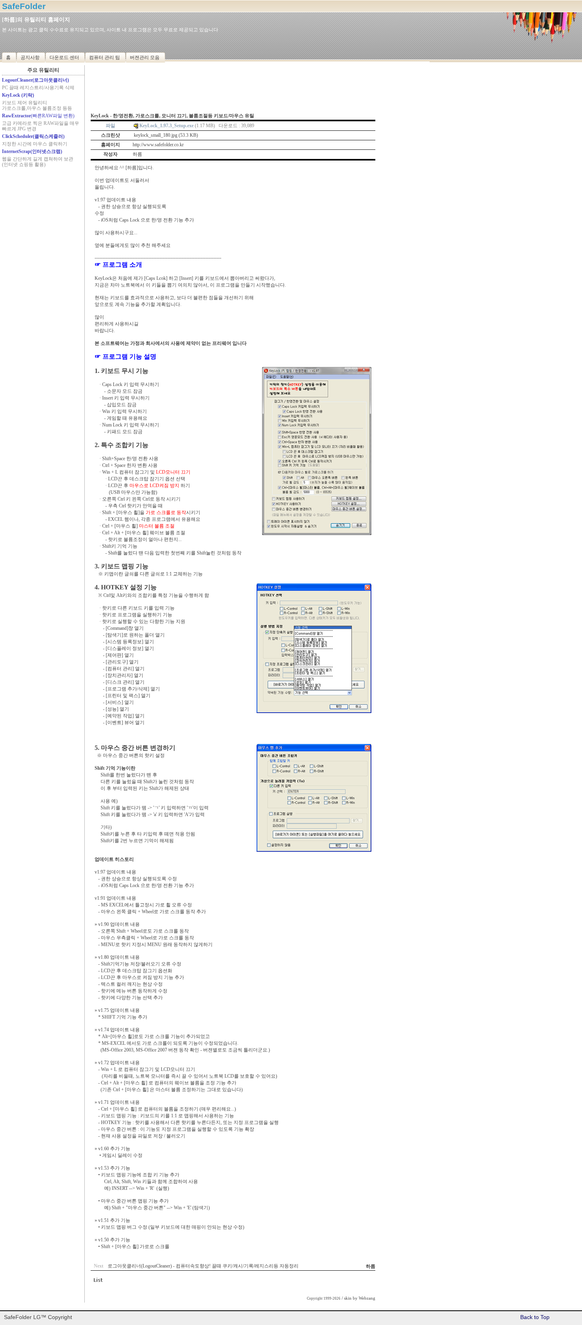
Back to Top (535, 1317)
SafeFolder (24, 6)
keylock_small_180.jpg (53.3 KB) (166, 135)
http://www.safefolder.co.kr (158, 144)
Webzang (367, 1298)
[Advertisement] (43, 218)
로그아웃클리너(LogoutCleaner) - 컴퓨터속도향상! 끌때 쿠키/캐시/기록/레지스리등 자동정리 (203, 1266)
